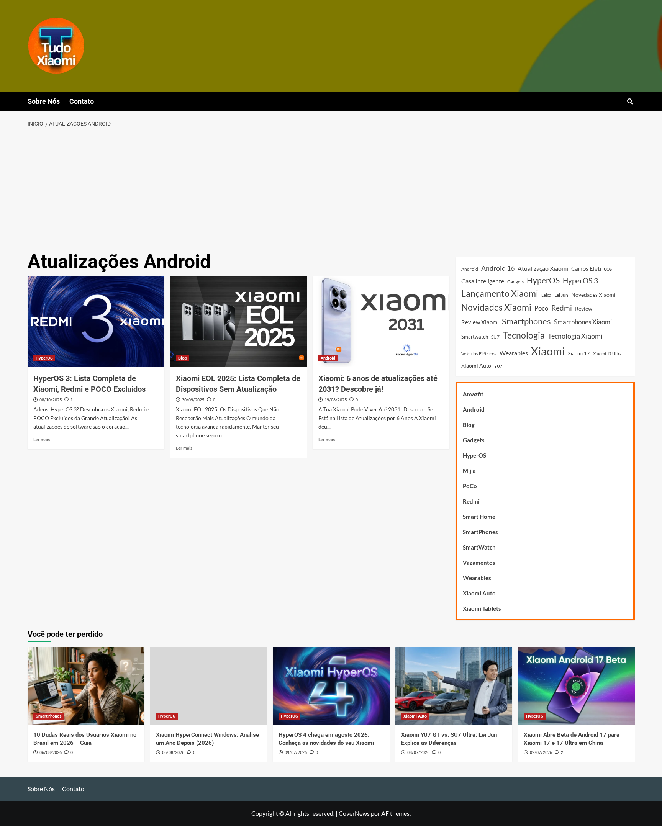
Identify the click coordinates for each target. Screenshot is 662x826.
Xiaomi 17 (579, 353)
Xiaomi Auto (476, 365)
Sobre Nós (44, 101)
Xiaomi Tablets (482, 608)
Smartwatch (474, 337)
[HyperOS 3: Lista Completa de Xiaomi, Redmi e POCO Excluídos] (96, 321)
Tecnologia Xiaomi (575, 336)
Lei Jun (561, 295)
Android (328, 358)
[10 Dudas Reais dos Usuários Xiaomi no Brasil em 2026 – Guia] (86, 686)
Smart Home (479, 516)
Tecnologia (524, 335)
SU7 (495, 337)
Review (583, 308)
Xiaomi (548, 351)
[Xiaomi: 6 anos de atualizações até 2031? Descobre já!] (381, 321)
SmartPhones (480, 531)
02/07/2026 (541, 752)
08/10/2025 (50, 399)
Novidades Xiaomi (496, 307)
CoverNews (354, 813)
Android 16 (498, 268)
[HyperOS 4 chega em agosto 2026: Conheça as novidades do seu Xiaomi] (331, 686)
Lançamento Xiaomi (499, 293)
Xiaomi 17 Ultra (607, 353)
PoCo (470, 486)
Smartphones (526, 321)
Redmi (561, 308)
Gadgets (515, 282)
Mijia (469, 470)
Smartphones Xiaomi (583, 322)
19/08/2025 (335, 399)
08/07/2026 (418, 752)
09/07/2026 (296, 752)
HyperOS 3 (580, 280)
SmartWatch (479, 547)
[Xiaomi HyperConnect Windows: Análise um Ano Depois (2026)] (208, 686)
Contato (81, 101)
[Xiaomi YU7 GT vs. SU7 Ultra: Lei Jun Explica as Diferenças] (453, 686)
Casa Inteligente (482, 281)
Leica (546, 295)
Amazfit (473, 394)
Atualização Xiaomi (543, 268)
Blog (182, 358)
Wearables (514, 353)
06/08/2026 (50, 752)
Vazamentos (479, 562)
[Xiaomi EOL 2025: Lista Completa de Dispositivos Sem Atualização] (238, 321)
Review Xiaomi (480, 322)
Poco (541, 308)
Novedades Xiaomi (593, 294)
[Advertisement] (331, 190)
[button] (630, 101)
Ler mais (41, 439)
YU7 (498, 365)
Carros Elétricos (591, 268)
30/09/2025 (193, 399)
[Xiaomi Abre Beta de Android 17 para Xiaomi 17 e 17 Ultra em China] (576, 686)
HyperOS (44, 358)
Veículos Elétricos (478, 353)
